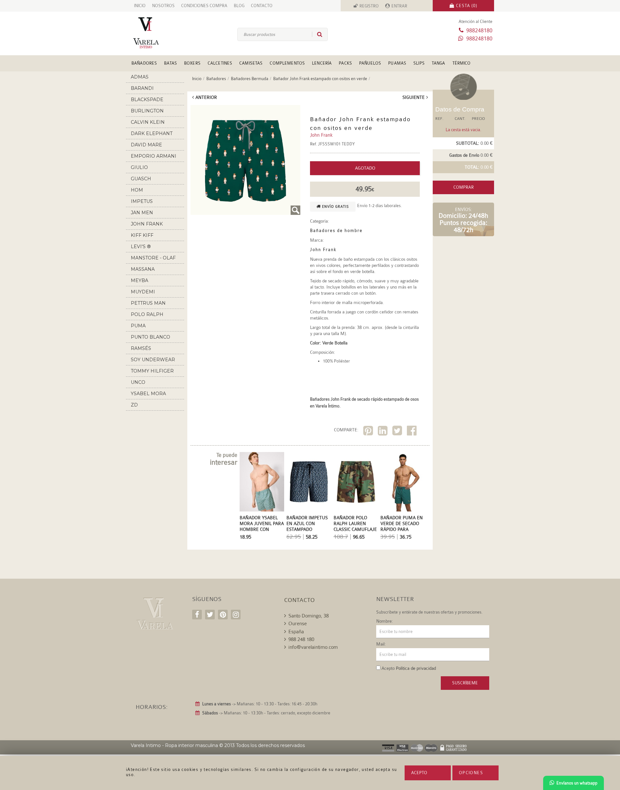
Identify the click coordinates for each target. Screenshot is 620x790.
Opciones (471, 772)
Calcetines (220, 63)
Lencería (322, 63)
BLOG (239, 5)
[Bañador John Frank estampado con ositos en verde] (245, 160)
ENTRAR (399, 6)
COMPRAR (463, 187)
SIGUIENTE (413, 97)
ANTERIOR (206, 97)
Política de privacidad (416, 668)
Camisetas (251, 63)
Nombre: (384, 621)
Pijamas (397, 63)
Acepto (419, 772)
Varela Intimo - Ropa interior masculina (174, 745)
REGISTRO (369, 6)
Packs (345, 63)
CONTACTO (262, 5)
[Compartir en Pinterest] (369, 432)
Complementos (287, 63)
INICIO (140, 5)
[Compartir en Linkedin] (383, 432)
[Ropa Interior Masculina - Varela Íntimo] (156, 32)
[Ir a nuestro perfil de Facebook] (197, 614)
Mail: (381, 644)
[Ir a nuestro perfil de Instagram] (236, 614)
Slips (419, 63)
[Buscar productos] (317, 34)
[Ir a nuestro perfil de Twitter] (210, 614)
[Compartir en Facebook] (412, 432)
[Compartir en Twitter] (398, 432)
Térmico (461, 63)
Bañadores (144, 63)
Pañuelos (370, 63)
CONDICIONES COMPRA (204, 5)
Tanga (438, 63)
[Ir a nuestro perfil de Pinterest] (223, 614)
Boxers (192, 63)
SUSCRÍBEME (465, 682)
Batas (170, 63)
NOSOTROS (163, 5)
